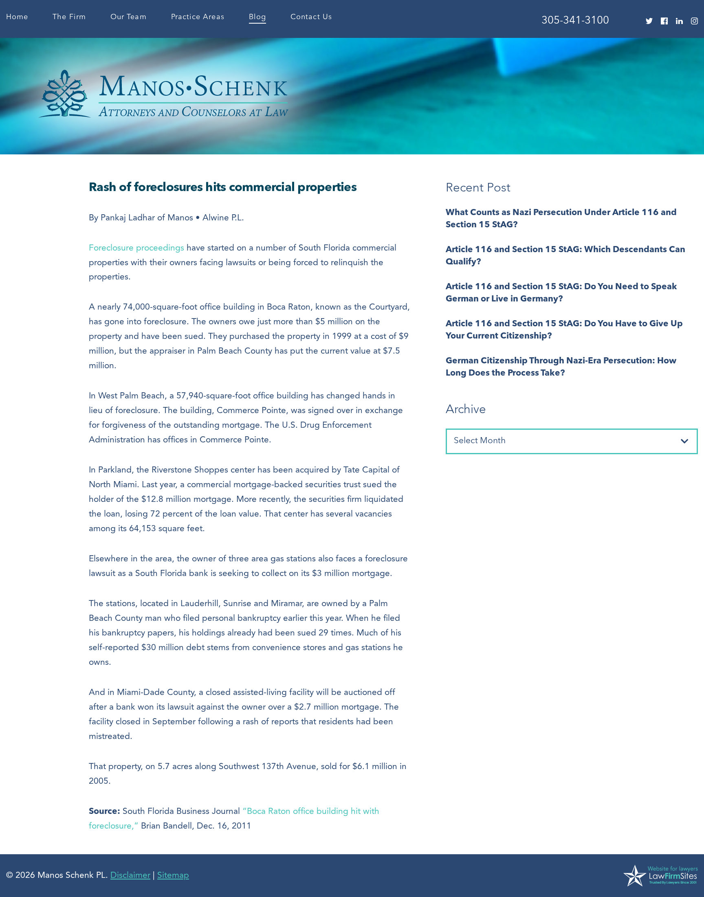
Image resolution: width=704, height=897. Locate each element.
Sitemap (173, 875)
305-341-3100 (575, 20)
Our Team (128, 17)
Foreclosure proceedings (136, 248)
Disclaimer (130, 875)
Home (17, 17)
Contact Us (311, 17)
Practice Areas (197, 17)
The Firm (69, 17)
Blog (257, 17)
